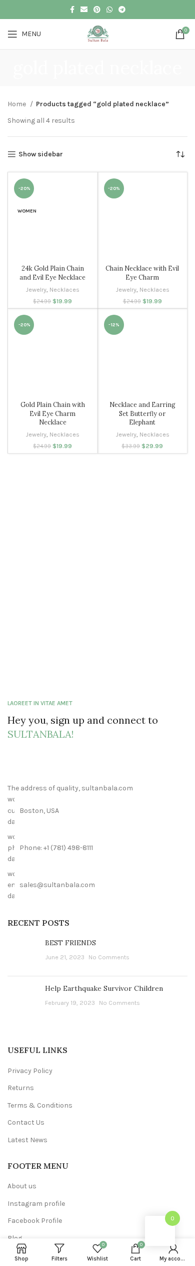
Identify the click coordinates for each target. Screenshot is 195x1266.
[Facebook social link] (72, 9)
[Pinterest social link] (97, 9)
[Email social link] (84, 9)
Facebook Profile (35, 1220)
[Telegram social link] (122, 9)
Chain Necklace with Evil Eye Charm (142, 272)
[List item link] (98, 848)
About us (22, 1186)
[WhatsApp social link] (110, 9)
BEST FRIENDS (70, 942)
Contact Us (26, 1122)
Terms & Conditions (40, 1105)
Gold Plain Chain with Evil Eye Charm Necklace (52, 413)
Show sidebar (40, 154)
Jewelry (36, 289)
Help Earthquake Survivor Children (104, 988)
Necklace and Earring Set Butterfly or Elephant (143, 413)
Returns (21, 1088)
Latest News (28, 1140)
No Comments (109, 957)
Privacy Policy (30, 1071)
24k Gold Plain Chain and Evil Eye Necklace (53, 272)
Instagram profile (36, 1203)
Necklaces (65, 289)
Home (18, 104)
